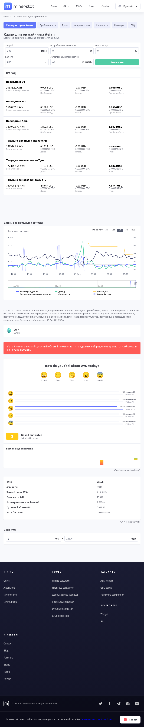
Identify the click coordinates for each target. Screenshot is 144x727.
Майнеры (119, 25)
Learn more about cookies (96, 719)
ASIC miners (106, 580)
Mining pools (10, 601)
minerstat (19, 6)
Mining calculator (61, 580)
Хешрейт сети (82, 25)
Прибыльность (48, 25)
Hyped (44, 380)
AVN (57, 538)
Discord (136, 703)
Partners (8, 657)
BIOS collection (60, 615)
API (102, 621)
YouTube (127, 703)
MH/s (44, 51)
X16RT (100, 486)
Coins (54, 6)
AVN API (123, 521)
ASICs (79, 6)
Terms (7, 671)
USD (133, 538)
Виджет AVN (134, 521)
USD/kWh (86, 62)
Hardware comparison (112, 594)
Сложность (102, 25)
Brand (7, 664)
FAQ (133, 25)
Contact (106, 6)
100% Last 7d (130, 409)
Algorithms (9, 587)
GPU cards (106, 587)
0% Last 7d (130, 394)
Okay (57, 380)
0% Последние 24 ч (129, 392)
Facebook (109, 703)
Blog (6, 650)
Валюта (9, 57)
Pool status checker (63, 601)
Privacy (7, 678)
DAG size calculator (62, 608)
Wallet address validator (65, 594)
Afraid (100, 380)
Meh (72, 380)
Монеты (8, 16)
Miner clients (11, 594)
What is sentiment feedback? (127, 470)
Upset (86, 380)
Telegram (118, 703)
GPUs (66, 6)
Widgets (105, 614)
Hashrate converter (63, 587)
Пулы (65, 25)
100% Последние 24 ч (128, 407)
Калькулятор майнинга (20, 25)
